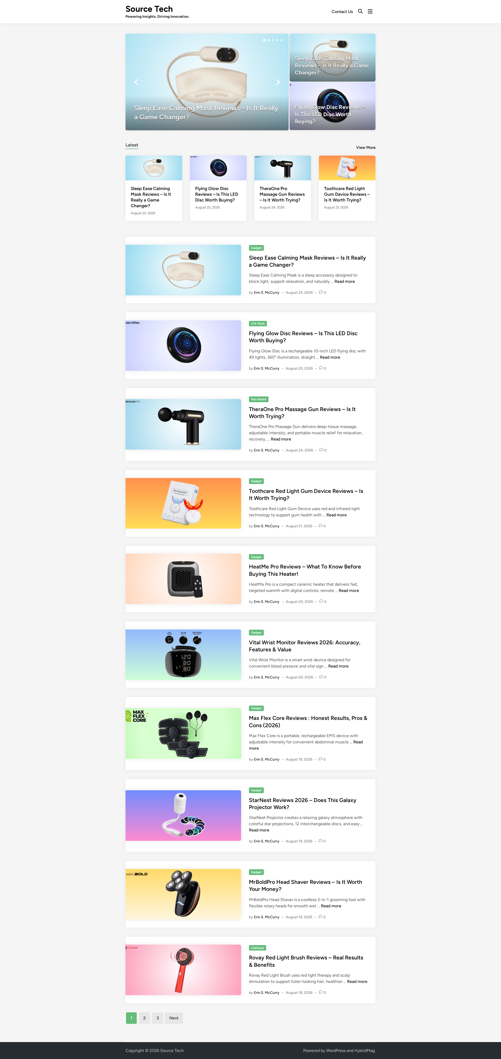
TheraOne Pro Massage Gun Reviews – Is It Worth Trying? (282, 194)
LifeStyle (257, 948)
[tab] (132, 144)
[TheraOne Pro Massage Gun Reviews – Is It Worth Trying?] (282, 167)
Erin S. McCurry (266, 292)
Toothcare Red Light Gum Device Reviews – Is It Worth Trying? (347, 194)
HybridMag (364, 1050)
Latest (132, 145)
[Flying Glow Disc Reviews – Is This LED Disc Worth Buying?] (332, 106)
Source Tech (149, 9)
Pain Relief (258, 399)
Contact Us (342, 11)
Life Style (258, 323)
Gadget (256, 248)
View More (365, 147)
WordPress (335, 1050)
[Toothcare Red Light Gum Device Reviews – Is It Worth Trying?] (347, 167)
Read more (345, 281)
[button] (264, 40)
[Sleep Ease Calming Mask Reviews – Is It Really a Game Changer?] (207, 82)
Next (173, 1017)
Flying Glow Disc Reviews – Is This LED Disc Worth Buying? (216, 194)
